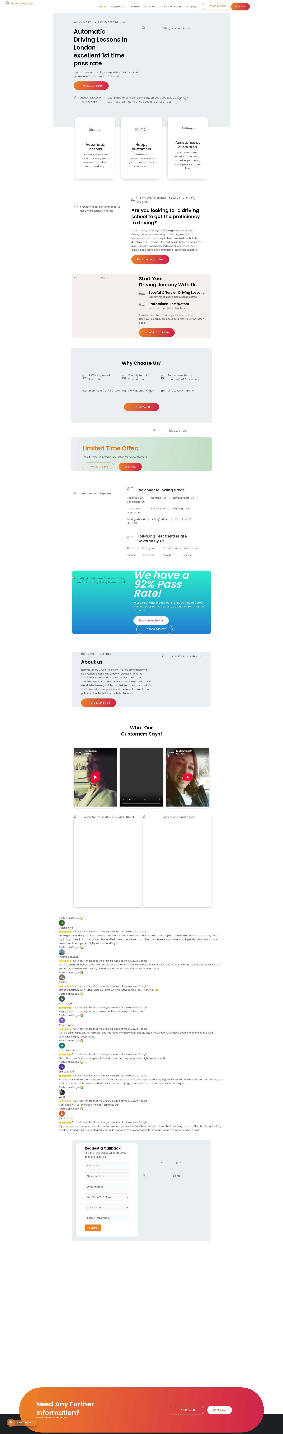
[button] (118, 6)
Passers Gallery (172, 6)
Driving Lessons (117, 6)
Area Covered (152, 6)
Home (102, 6)
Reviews (135, 6)
